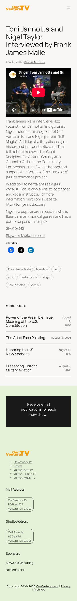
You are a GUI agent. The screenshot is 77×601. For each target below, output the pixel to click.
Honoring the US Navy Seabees (19, 352)
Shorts (18, 466)
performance (29, 277)
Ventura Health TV (25, 474)
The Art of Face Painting (25, 338)
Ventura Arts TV (23, 470)
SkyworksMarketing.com (25, 235)
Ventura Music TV (34, 62)
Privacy (65, 586)
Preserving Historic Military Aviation (22, 368)
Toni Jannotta (16, 285)
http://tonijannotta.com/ (25, 204)
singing (47, 277)
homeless (42, 269)
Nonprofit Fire (15, 570)
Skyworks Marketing (19, 563)
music (12, 277)
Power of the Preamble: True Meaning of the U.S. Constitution (29, 321)
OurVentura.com (47, 586)
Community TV (23, 462)
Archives (39, 589)
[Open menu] (68, 7)
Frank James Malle (19, 269)
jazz (56, 269)
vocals (34, 285)
